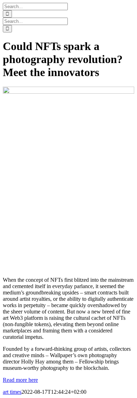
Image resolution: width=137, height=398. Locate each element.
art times (12, 392)
